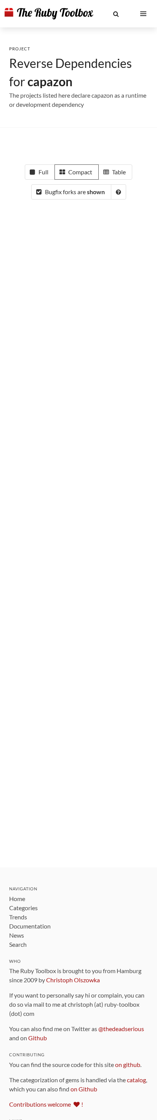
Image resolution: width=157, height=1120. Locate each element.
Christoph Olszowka (73, 979)
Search (18, 944)
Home (17, 898)
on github (127, 1064)
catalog (136, 1079)
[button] (116, 13)
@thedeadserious (121, 1028)
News (16, 935)
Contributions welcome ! (46, 1104)
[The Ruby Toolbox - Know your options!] (49, 13)
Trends (18, 916)
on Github (83, 1089)
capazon (49, 81)
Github (37, 1037)
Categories (23, 907)
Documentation (30, 926)
